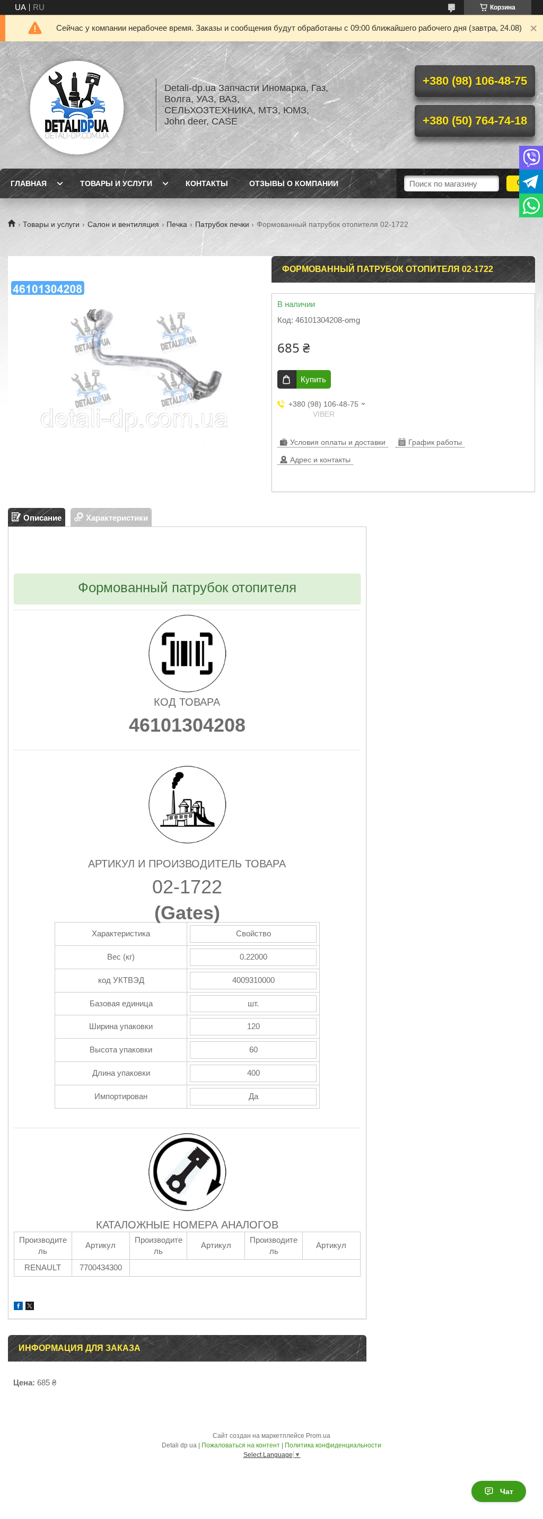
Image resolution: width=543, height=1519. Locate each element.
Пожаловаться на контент (241, 1445)
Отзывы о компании (293, 183)
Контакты (207, 183)
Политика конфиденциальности (333, 1445)
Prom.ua (318, 1435)
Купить (313, 379)
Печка (177, 224)
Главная (29, 183)
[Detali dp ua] (77, 105)
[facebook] (18, 1307)
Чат (506, 1491)
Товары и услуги (116, 183)
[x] (29, 1307)
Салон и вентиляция (123, 224)
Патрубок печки (222, 224)
